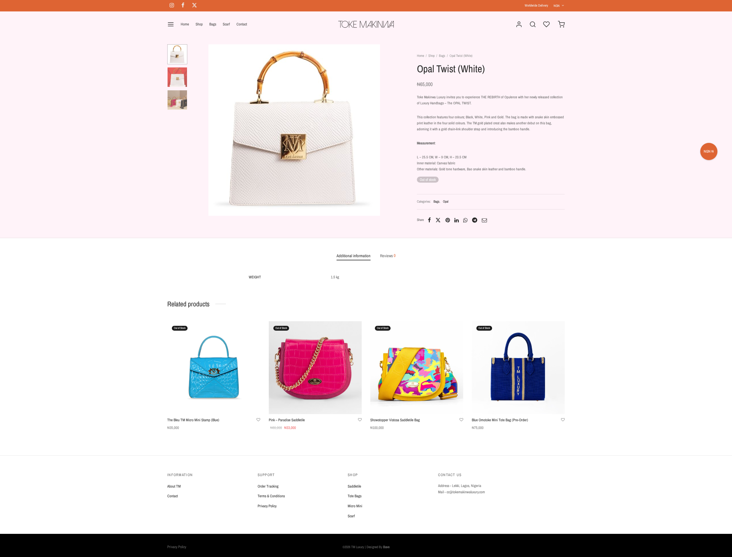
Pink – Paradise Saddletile (287, 420)
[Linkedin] (456, 220)
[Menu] (170, 24)
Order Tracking (268, 486)
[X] (438, 220)
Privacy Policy (267, 506)
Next (389, 130)
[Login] (519, 24)
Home (185, 24)
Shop (199, 24)
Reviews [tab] (387, 255)
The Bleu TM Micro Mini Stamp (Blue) (193, 420)
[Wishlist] (547, 24)
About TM (174, 486)
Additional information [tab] (354, 255)
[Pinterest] (447, 220)
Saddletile (354, 486)
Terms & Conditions (271, 496)
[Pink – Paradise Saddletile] (315, 367)
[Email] (484, 220)
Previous (198, 130)
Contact (241, 24)
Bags (212, 24)
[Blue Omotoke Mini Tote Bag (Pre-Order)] (518, 367)
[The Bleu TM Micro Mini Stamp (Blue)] (213, 367)
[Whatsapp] (465, 220)
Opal (445, 201)
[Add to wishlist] (258, 420)
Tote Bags (354, 496)
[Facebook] (429, 220)
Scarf (226, 24)
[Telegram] (475, 220)
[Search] (532, 24)
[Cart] (561, 24)
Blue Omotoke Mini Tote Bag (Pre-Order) (500, 420)
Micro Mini (355, 506)
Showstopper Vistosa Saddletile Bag (395, 420)
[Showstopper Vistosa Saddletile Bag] (416, 367)
